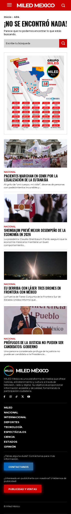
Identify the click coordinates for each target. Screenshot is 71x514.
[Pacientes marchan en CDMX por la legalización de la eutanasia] (35, 153)
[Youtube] (29, 397)
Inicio (7, 17)
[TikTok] (17, 397)
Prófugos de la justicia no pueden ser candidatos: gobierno (34, 344)
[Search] (63, 43)
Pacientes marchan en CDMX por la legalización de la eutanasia (31, 178)
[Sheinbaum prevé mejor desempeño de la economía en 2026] (35, 208)
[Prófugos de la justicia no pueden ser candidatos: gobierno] (35, 320)
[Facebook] (4, 397)
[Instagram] (10, 397)
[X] (23, 397)
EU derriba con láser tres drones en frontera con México (32, 290)
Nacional (10, 172)
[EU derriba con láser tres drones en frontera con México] (35, 265)
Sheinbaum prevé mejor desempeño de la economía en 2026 (35, 232)
